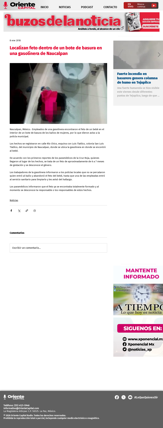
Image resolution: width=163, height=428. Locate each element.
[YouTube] (130, 397)
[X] (123, 397)
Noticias (14, 200)
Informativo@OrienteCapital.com (21, 408)
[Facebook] (117, 397)
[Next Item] (159, 54)
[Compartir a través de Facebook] (11, 210)
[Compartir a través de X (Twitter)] (19, 210)
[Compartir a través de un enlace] (26, 210)
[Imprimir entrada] (34, 210)
